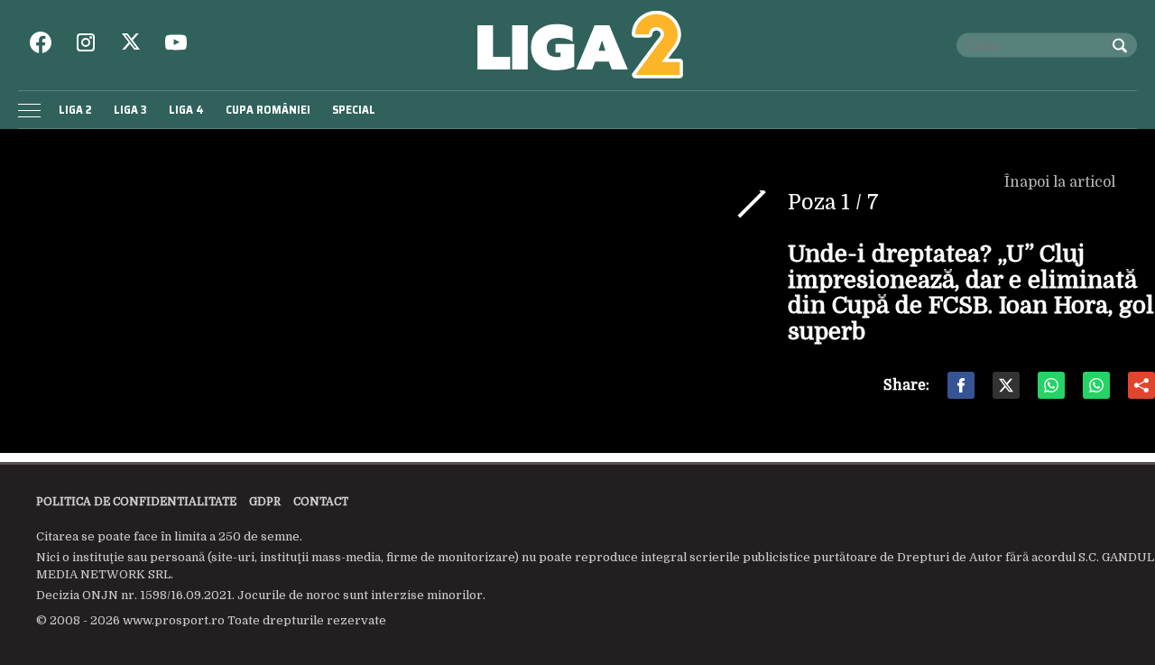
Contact (320, 501)
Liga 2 (75, 109)
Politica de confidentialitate (136, 501)
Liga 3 (130, 109)
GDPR (265, 501)
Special (353, 109)
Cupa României (268, 109)
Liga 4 (186, 109)
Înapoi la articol (1061, 182)
